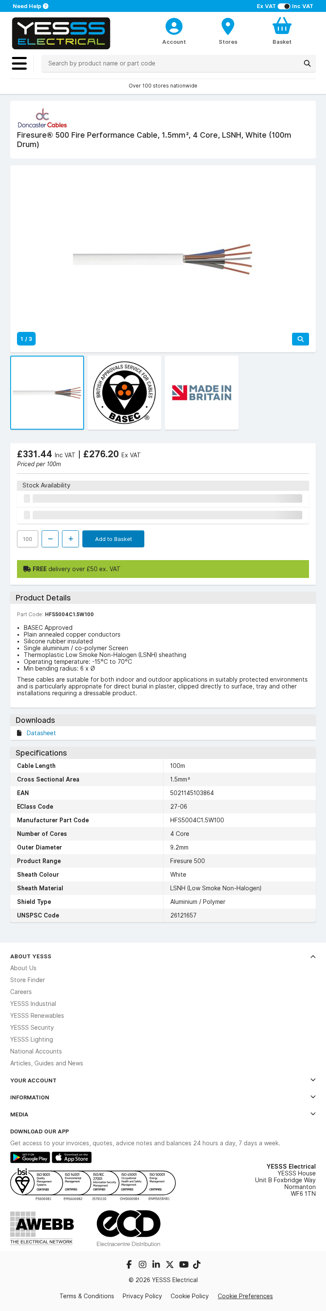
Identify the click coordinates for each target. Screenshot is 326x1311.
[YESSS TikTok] (197, 1265)
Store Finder (27, 980)
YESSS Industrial (33, 1003)
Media (19, 1114)
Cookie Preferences (245, 1296)
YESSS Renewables (37, 1015)
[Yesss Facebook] (130, 1265)
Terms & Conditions (86, 1296)
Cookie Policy (190, 1296)
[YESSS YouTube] (184, 1265)
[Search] (307, 63)
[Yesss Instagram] (143, 1265)
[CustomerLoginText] (174, 25)
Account (174, 41)
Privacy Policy (142, 1296)
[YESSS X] (170, 1265)
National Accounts (36, 1051)
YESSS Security (32, 1027)
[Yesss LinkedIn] (157, 1265)
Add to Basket (113, 538)
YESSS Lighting (31, 1039)
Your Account (33, 1080)
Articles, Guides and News (46, 1063)
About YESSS (30, 956)
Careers (21, 991)
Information (29, 1097)
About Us (23, 968)
